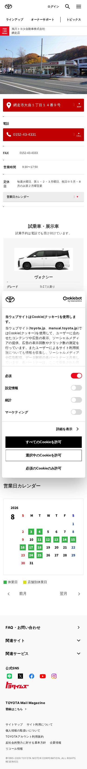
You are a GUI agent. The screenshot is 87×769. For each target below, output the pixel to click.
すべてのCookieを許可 (43, 442)
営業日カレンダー (18, 196)
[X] (20, 676)
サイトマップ (14, 724)
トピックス (74, 19)
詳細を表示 (64, 429)
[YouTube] (42, 676)
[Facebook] (31, 676)
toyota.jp (37, 328)
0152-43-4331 (24, 134)
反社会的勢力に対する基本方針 (26, 742)
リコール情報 (14, 748)
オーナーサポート (42, 19)
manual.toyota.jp (62, 328)
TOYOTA (8, 6)
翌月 (63, 593)
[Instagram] (54, 676)
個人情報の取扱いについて (23, 730)
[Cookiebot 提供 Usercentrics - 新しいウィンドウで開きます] (61, 299)
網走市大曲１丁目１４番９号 (37, 105)
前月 (23, 593)
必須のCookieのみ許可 (43, 468)
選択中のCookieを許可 (43, 455)
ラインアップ (14, 19)
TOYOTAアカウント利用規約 (25, 736)
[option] (43, 65)
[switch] (76, 388)
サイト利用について (40, 724)
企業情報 (55, 742)
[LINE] (9, 676)
